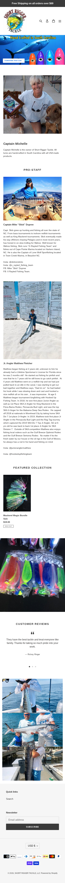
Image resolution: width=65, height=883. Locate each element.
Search (9, 799)
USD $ (31, 846)
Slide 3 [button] (35, 666)
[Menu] (60, 21)
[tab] (29, 666)
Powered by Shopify (49, 873)
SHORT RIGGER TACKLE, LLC (27, 873)
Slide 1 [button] (29, 666)
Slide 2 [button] (32, 666)
